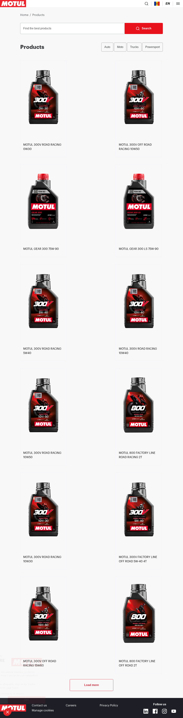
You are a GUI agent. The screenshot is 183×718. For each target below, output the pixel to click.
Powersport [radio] (152, 46)
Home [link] (24, 15)
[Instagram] (164, 711)
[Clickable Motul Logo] (13, 3)
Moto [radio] (120, 46)
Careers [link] (71, 705)
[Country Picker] (157, 4)
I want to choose (22, 699)
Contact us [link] (39, 705)
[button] (7, 712)
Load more (91, 685)
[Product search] (146, 3)
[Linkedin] (145, 711)
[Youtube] (173, 711)
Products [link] (38, 15)
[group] (132, 47)
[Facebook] (155, 711)
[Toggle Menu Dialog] (178, 3)
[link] (43, 100)
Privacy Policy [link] (109, 705)
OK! (60, 699)
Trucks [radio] (134, 46)
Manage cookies (43, 710)
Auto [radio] (107, 46)
